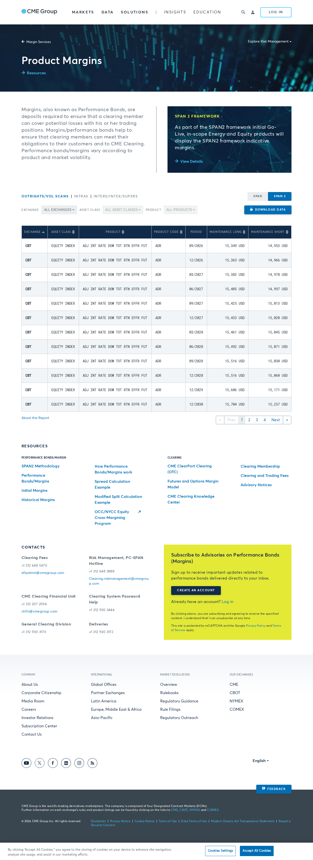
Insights (175, 12)
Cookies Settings (220, 850)
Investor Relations (37, 718)
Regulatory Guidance (179, 701)
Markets (83, 12)
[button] (267, 209)
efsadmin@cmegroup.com (43, 573)
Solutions (134, 12)
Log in (228, 602)
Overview (168, 685)
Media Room (33, 701)
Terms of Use (168, 821)
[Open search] (243, 12)
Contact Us (32, 734)
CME (234, 685)
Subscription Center (39, 726)
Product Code (166, 232)
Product (153, 210)
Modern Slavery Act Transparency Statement (242, 821)
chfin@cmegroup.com (39, 611)
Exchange (30, 210)
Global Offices (103, 685)
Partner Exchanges (108, 693)
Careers (29, 709)
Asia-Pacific (101, 718)
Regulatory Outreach (179, 718)
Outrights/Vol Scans (45, 196)
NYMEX (236, 701)
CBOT (235, 693)
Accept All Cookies (257, 850)
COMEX (237, 709)
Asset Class (89, 210)
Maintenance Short (268, 232)
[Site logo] (39, 12)
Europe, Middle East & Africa (116, 709)
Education (207, 12)
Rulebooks (169, 693)
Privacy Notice (120, 821)
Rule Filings (170, 709)
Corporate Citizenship (41, 693)
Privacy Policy (255, 625)
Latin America (103, 701)
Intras (81, 196)
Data (107, 12)
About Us (30, 685)
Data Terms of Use (194, 821)
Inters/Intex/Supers (116, 196)
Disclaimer (98, 821)
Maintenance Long (226, 232)
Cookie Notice (144, 821)
